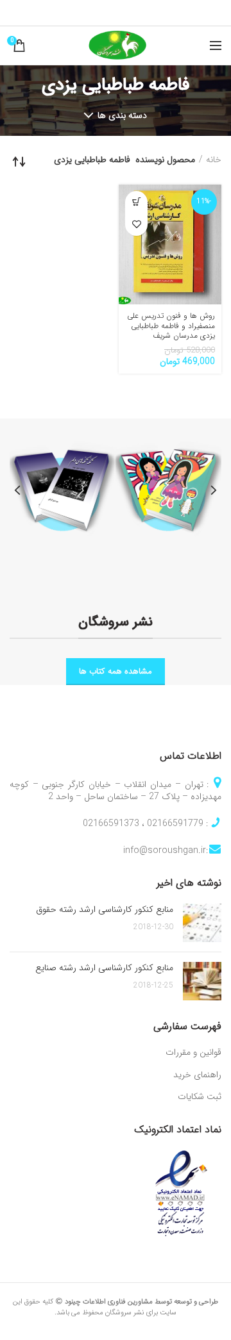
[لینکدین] (100, 12)
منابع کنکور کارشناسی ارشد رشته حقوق (104, 909)
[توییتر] (134, 12)
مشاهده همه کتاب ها (115, 671)
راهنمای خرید (197, 1075)
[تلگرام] (83, 12)
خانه (213, 159)
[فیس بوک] (150, 12)
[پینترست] (117, 12)
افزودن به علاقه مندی (136, 224)
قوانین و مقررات (193, 1052)
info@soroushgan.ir (164, 850)
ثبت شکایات (199, 1097)
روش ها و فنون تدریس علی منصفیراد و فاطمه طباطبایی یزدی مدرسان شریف (171, 326)
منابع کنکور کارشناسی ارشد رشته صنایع (104, 968)
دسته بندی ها (123, 115)
